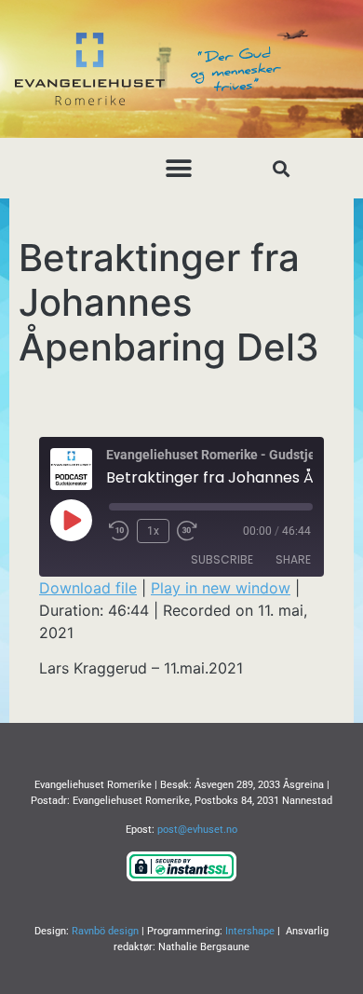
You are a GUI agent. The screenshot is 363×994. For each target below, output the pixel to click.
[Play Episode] (70, 519)
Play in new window (220, 588)
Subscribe (222, 559)
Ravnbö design (105, 931)
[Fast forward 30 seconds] (192, 531)
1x (153, 531)
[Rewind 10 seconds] (119, 531)
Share (293, 559)
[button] (179, 168)
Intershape (250, 931)
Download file (88, 588)
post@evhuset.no (197, 830)
